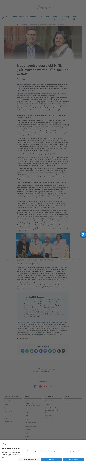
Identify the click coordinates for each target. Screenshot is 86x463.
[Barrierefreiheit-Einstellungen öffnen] (83, 234)
